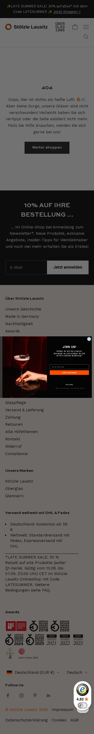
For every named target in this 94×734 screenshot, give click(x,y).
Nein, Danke (69, 385)
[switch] (82, 705)
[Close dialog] (89, 339)
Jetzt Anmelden (69, 372)
